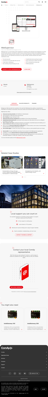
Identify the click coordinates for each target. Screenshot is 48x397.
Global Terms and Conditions (24, 380)
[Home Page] (1, 5)
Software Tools (12, 5)
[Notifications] (42, 2)
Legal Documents (24, 378)
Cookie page (21, 393)
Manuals (5, 84)
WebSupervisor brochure (30, 85)
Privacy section (5, 394)
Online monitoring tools (30, 5)
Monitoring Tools (21, 5)
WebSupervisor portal (20, 137)
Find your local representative (30, 291)
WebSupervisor (39, 5)
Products (6, 5)
